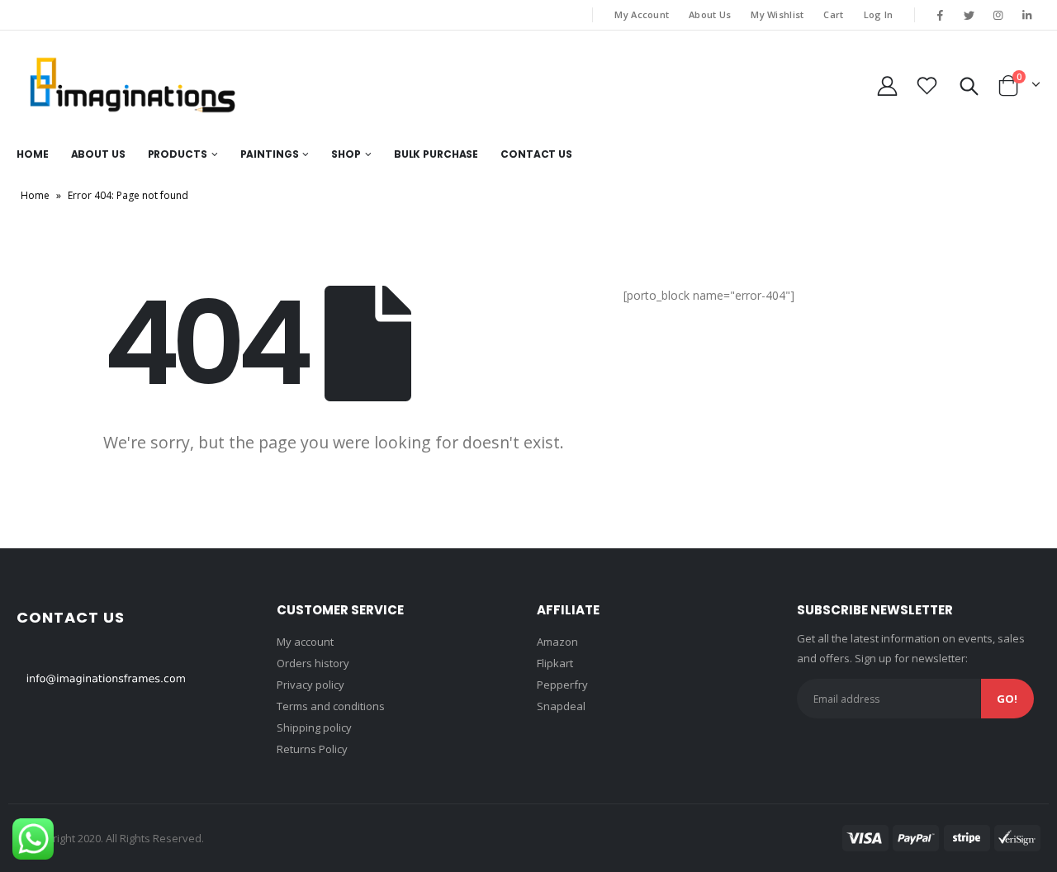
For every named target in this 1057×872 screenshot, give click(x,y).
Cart (833, 14)
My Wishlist (777, 14)
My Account (641, 14)
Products (177, 154)
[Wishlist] (927, 85)
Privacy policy (310, 684)
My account (305, 641)
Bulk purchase (436, 154)
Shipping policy (314, 727)
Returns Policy (312, 749)
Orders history (313, 663)
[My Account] (887, 85)
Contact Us (536, 154)
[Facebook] (939, 14)
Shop (346, 154)
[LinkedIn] (1027, 14)
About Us (710, 14)
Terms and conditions (331, 706)
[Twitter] (968, 14)
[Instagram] (998, 14)
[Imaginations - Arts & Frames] (132, 85)
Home (33, 154)
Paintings (269, 154)
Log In (878, 14)
